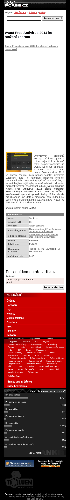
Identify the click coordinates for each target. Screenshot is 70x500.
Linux (28, 350)
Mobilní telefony (15, 318)
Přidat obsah (50, 496)
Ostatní (52, 353)
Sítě (9, 366)
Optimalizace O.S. (35, 353)
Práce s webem (15, 361)
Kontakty (9, 496)
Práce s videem (57, 358)
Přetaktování (51, 364)
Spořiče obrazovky (18, 358)
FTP (20, 366)
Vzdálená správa (15, 372)
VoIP (41, 369)
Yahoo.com (33, 372)
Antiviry (42, 12)
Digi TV (46, 341)
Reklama (20, 496)
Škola (10, 369)
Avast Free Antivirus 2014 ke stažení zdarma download (43, 235)
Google (11, 347)
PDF (37, 355)
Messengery (41, 350)
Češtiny (11, 300)
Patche (27, 355)
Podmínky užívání (34, 496)
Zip (11, 350)
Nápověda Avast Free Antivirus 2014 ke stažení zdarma (45, 230)
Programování (14, 364)
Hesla (22, 347)
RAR (20, 350)
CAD (36, 341)
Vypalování (54, 369)
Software (33, 12)
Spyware (14, 341)
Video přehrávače (26, 369)
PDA (9, 326)
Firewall (26, 341)
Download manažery (17, 344)
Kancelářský (35, 347)
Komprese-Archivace (55, 347)
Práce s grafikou (37, 358)
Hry (9, 309)
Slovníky (30, 366)
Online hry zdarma (17, 386)
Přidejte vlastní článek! (19, 381)
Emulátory (52, 344)
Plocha (47, 355)
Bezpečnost (34, 339)
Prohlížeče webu (33, 364)
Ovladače (12, 322)
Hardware (12, 305)
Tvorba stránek (35, 361)
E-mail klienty (37, 344)
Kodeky (11, 313)
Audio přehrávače (16, 339)
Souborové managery (49, 366)
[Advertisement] (29, 75)
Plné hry (11, 330)
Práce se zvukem (53, 361)
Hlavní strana (20, 12)
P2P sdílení (13, 355)
